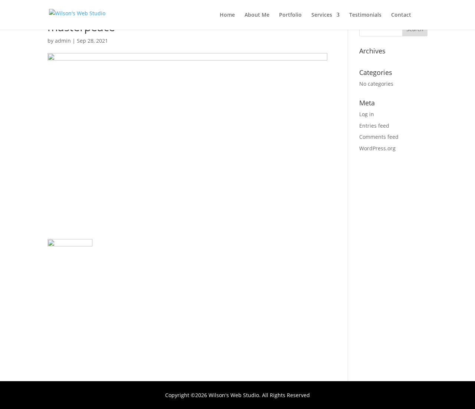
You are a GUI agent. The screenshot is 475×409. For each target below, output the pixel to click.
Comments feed (379, 136)
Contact (401, 15)
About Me (257, 15)
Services (321, 15)
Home (227, 15)
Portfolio (290, 15)
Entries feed (374, 125)
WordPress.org (377, 148)
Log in (366, 114)
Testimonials (365, 15)
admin (63, 40)
